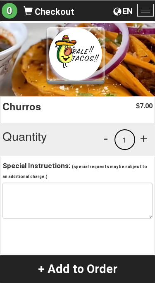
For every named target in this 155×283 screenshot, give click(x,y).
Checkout (53, 12)
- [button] (106, 138)
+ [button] (144, 138)
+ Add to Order (77, 269)
